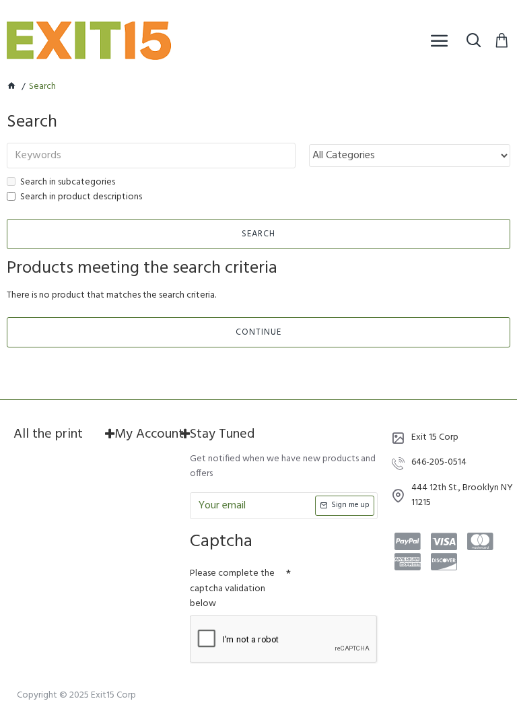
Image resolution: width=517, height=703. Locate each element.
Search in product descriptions (81, 197)
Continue (258, 332)
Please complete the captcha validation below (232, 588)
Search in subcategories (67, 182)
